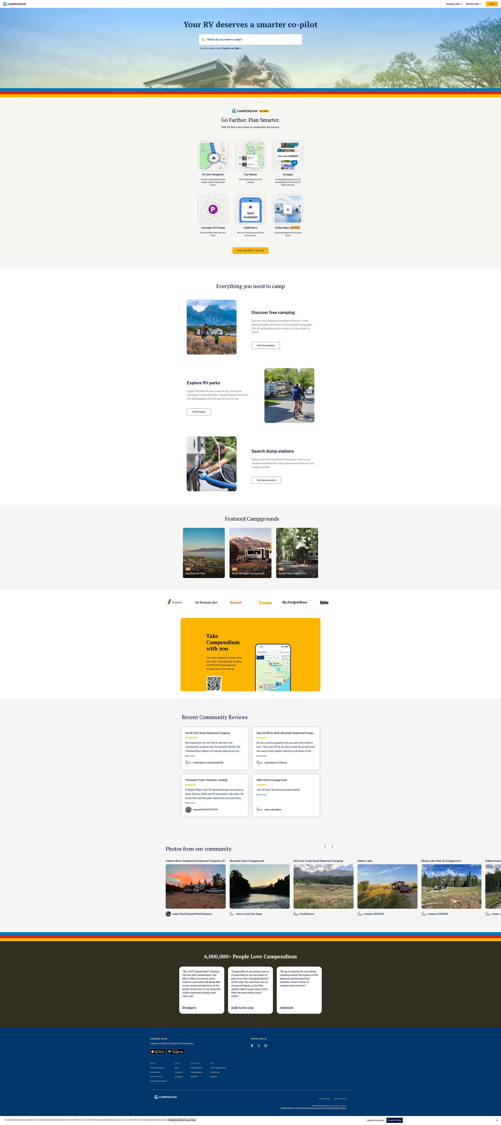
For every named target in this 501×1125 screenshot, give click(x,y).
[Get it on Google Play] (176, 1052)
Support (213, 1077)
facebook (252, 1045)
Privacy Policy (155, 1072)
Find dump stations (266, 480)
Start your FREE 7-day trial (250, 250)
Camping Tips (453, 4)
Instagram (179, 1077)
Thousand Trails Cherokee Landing (206, 780)
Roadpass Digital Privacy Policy (182, 1120)
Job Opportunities (157, 1068)
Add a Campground (217, 1068)
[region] (250, 1120)
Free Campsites (197, 1072)
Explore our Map (231, 48)
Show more (190, 756)
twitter (258, 1045)
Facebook (179, 1072)
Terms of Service (156, 1077)
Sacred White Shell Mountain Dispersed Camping (286, 733)
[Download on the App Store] (158, 1052)
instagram (265, 1045)
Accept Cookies (394, 1120)
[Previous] (325, 846)
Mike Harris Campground (272, 780)
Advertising (214, 1072)
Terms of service (340, 1099)
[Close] (497, 1120)
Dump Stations (196, 1068)
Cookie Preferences (375, 1120)
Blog (177, 1068)
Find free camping (266, 345)
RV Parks (194, 1077)
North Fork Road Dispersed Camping (207, 733)
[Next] (332, 846)
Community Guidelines (158, 1081)
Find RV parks (199, 412)
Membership (472, 4)
